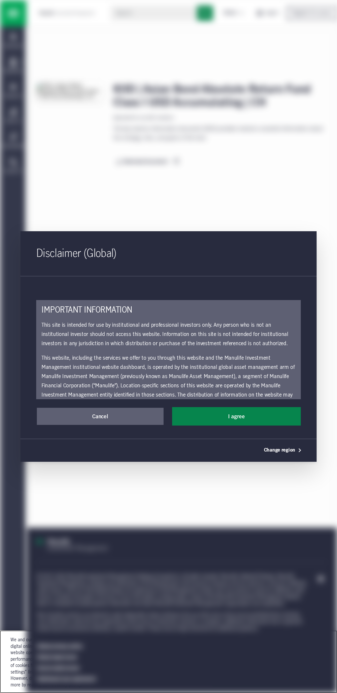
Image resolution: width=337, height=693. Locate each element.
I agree (236, 416)
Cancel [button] (100, 416)
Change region (279, 450)
